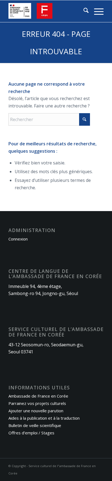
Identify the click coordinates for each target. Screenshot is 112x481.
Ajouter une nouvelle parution (35, 410)
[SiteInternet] (46, 11)
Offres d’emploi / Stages (31, 432)
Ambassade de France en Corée (38, 396)
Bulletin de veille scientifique (34, 425)
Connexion (18, 239)
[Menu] (96, 11)
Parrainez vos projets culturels (37, 403)
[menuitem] (83, 11)
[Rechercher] (83, 11)
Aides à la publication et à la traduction (44, 418)
